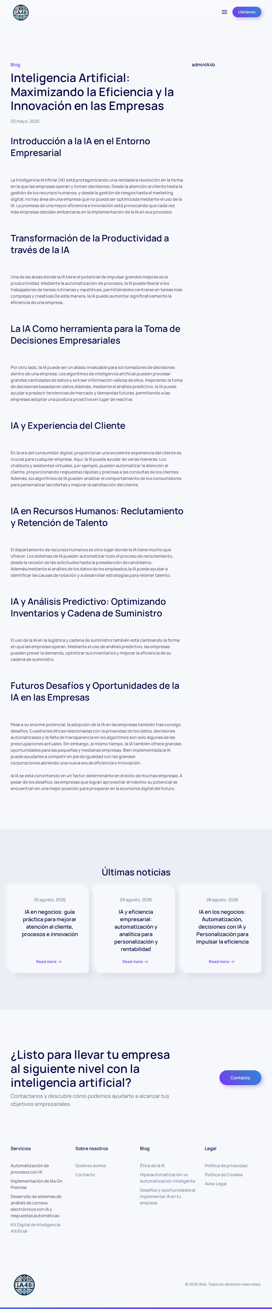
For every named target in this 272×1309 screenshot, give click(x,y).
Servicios (21, 1148)
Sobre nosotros (91, 1148)
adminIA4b (203, 64)
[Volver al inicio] (21, 12)
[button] (224, 12)
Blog (15, 64)
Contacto (240, 1078)
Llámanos (247, 11)
